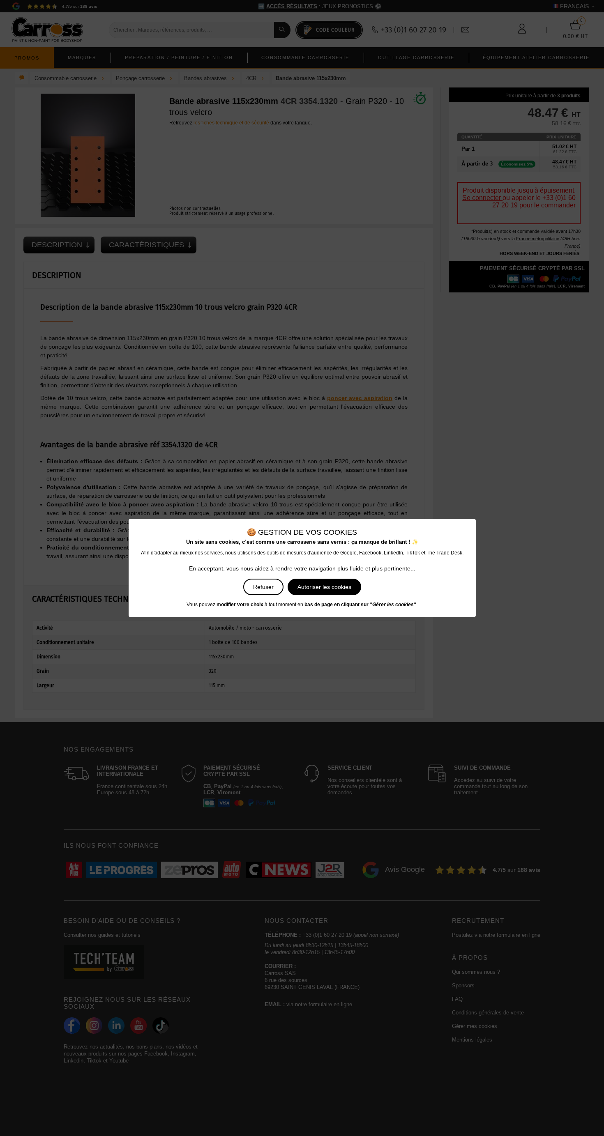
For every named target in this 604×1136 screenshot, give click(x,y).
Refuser (263, 587)
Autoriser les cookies (324, 587)
